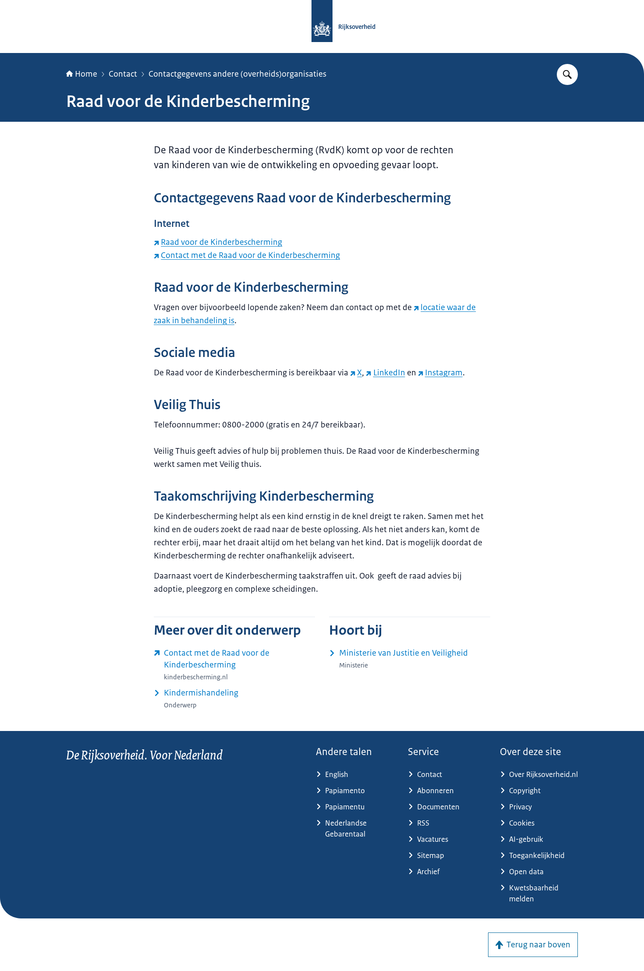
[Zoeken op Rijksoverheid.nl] (567, 74)
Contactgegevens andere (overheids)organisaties (237, 74)
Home (86, 74)
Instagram (444, 372)
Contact (123, 74)
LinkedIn (389, 372)
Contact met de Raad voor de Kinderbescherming (250, 255)
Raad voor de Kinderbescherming (221, 242)
